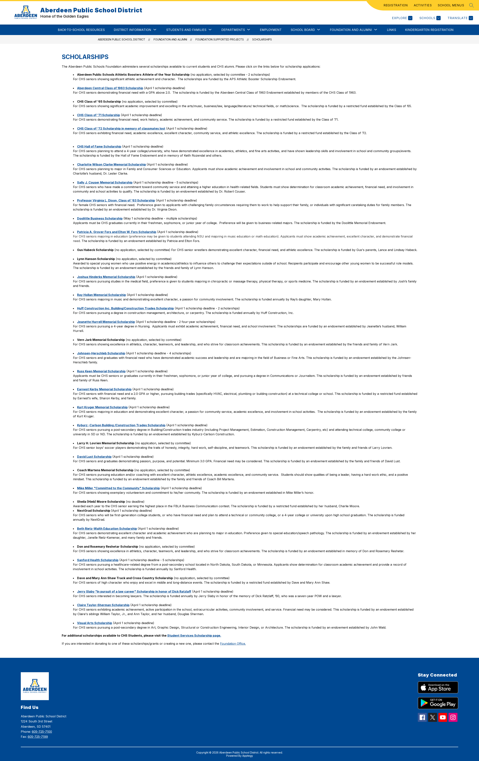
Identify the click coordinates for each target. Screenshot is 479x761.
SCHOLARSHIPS (262, 39)
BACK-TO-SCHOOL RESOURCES (81, 30)
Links (391, 30)
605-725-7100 (42, 731)
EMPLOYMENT (271, 30)
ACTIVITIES (423, 5)
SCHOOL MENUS (451, 5)
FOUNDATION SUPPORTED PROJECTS (220, 39)
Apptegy (247, 755)
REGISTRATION (396, 5)
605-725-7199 (38, 737)
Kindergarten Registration (429, 30)
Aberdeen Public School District (121, 39)
